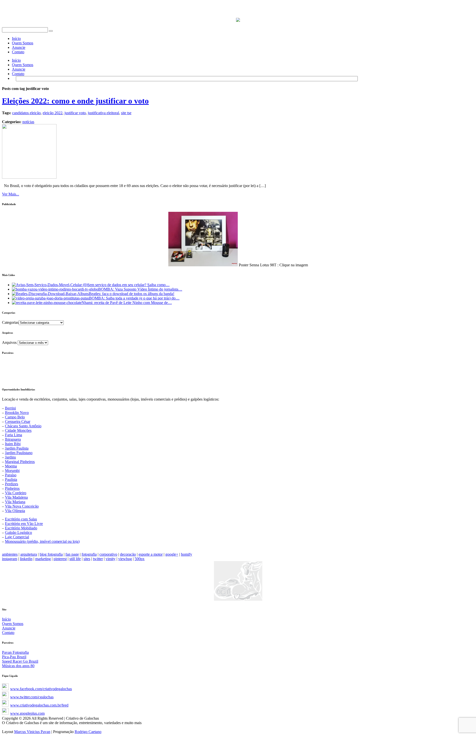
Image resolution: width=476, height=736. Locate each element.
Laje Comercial (17, 537)
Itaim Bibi (13, 444)
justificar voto (75, 113)
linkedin (26, 559)
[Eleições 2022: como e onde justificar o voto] (29, 177)
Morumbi (12, 470)
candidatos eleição (26, 113)
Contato (18, 52)
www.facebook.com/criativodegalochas (41, 689)
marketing (43, 559)
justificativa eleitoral (103, 113)
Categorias (10, 322)
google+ (171, 554)
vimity (111, 559)
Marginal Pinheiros (20, 462)
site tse (126, 113)
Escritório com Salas (21, 519)
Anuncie (18, 47)
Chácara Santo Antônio (23, 426)
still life (75, 559)
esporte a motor (151, 554)
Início (16, 38)
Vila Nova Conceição (22, 506)
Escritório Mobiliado (21, 528)
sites (87, 559)
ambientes (10, 554)
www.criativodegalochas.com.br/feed (39, 705)
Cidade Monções (18, 430)
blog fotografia (51, 554)
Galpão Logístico (18, 532)
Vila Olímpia (15, 511)
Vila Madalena (16, 497)
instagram (9, 559)
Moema (11, 466)
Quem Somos (22, 43)
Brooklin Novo (17, 412)
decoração (128, 554)
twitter (98, 559)
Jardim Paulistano (18, 453)
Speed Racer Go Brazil (20, 661)
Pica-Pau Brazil (14, 657)
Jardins (10, 457)
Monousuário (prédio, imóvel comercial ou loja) (42, 541)
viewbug (125, 559)
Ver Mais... (10, 194)
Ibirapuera (13, 439)
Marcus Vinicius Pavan (32, 732)
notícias (28, 122)
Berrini (10, 408)
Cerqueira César (17, 421)
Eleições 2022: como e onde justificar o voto (75, 100)
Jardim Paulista (17, 448)
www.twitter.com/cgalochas (32, 697)
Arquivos (9, 342)
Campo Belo (15, 417)
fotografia (89, 554)
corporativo (108, 554)
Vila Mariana (15, 502)
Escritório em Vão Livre (24, 523)
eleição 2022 (52, 113)
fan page (72, 554)
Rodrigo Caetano (88, 732)
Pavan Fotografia (15, 652)
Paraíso (10, 475)
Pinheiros (12, 488)
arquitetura (28, 554)
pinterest (60, 559)
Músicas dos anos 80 (18, 666)
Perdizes (11, 484)
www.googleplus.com (27, 713)
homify (186, 554)
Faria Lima (13, 435)
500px (140, 559)
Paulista (11, 479)
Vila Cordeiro (15, 493)
